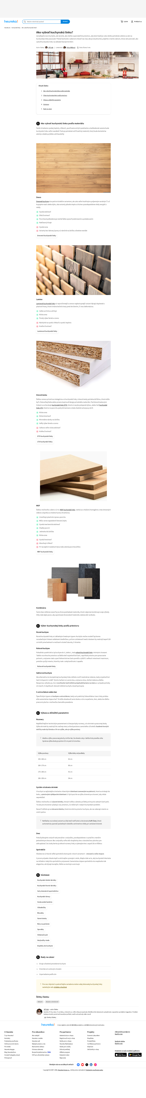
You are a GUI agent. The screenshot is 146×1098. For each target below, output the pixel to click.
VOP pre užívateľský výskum (40, 1055)
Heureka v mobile (37, 1038)
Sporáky (40, 929)
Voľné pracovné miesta (11, 1044)
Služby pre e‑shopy (65, 1041)
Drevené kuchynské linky (46, 235)
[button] (73, 963)
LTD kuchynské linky (44, 442)
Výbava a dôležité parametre (18, 50)
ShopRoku (90, 1038)
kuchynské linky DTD (59, 405)
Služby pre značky (65, 1047)
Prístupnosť (8, 1058)
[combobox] (41, 22)
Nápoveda (63, 1058)
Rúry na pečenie (43, 924)
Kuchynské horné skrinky (46, 886)
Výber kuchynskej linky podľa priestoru (18, 44)
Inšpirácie (90, 1047)
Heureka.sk (7, 28)
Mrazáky (40, 913)
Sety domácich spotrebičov (47, 891)
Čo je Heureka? (9, 1036)
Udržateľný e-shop (93, 1049)
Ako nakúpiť (35, 1036)
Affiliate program (65, 1052)
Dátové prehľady (65, 1049)
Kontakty (7, 1038)
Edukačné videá (64, 1055)
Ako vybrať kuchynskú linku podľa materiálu (17, 38)
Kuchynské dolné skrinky (46, 880)
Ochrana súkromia (37, 1049)
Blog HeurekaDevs (10, 1052)
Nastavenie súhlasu (38, 1047)
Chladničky (41, 907)
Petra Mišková (71, 48)
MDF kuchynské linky (67, 510)
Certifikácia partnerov (94, 1044)
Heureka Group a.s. (64, 1070)
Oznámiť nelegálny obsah (12, 1055)
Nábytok (41, 1002)
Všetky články (51, 1017)
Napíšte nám (119, 1034)
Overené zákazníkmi (93, 1036)
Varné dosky (42, 918)
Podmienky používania (11, 1041)
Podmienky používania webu (94, 1070)
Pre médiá (7, 1047)
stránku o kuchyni (60, 987)
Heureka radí (36, 1041)
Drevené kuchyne (42, 201)
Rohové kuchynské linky (46, 666)
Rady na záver (13, 59)
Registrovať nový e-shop (67, 1038)
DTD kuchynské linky (45, 436)
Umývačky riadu (43, 940)
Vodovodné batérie (44, 902)
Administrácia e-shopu (66, 1036)
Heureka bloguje (9, 1049)
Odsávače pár (42, 935)
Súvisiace (12, 55)
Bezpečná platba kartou (39, 1052)
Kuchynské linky (16, 28)
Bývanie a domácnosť (53, 1002)
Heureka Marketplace (66, 1044)
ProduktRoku (91, 1041)
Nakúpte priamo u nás (38, 1044)
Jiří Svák (50, 48)
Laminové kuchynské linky (45, 304)
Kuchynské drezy (43, 896)
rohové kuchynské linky (84, 652)
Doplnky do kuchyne (45, 946)
